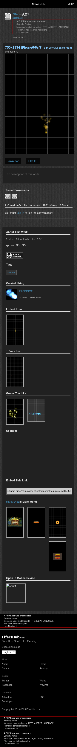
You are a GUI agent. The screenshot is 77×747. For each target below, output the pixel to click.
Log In (20, 213)
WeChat (43, 684)
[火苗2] (15, 330)
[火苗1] (15, 372)
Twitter (5, 680)
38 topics (23, 297)
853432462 (18, 18)
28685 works (35, 297)
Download (13, 161)
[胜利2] (15, 522)
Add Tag (11, 273)
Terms (42, 664)
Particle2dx (26, 291)
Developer (7, 701)
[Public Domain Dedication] (14, 257)
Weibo (42, 680)
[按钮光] (57, 556)
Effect (16, 14)
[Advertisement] (25, 454)
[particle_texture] (36, 410)
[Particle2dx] (11, 295)
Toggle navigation (4, 3)
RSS (41, 697)
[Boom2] (15, 412)
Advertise (7, 697)
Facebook (7, 684)
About (5, 664)
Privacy (43, 668)
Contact (6, 668)
